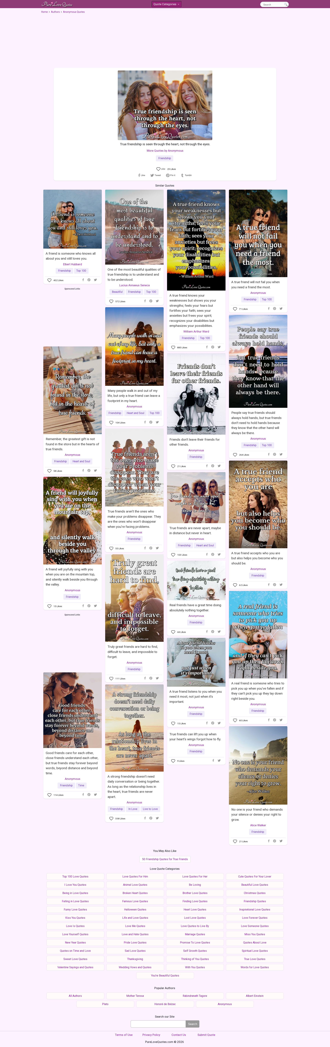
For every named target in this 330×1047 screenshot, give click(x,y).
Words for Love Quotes (255, 967)
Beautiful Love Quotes (254, 884)
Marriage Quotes (195, 934)
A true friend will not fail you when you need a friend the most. (255, 284)
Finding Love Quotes (195, 901)
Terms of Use (124, 1035)
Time (81, 785)
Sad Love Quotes (135, 950)
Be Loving (195, 884)
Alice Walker (258, 825)
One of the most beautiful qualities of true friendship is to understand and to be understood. (134, 275)
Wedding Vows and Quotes (135, 967)
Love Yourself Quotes (75, 934)
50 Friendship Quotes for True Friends (165, 859)
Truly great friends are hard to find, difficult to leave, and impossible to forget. (133, 652)
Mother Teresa (135, 995)
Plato (105, 1004)
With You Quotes (195, 967)
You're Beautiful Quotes (165, 975)
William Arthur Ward (196, 331)
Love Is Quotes (75, 926)
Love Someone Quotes (255, 926)
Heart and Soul (135, 413)
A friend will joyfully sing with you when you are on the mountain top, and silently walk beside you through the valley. (71, 576)
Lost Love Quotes (195, 917)
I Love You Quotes (75, 884)
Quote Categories (166, 4)
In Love (132, 809)
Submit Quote (206, 1035)
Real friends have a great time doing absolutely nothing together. (195, 607)
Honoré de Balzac (165, 1004)
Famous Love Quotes (135, 901)
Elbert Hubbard (72, 264)
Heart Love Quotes (195, 909)
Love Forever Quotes (254, 917)
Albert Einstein (254, 995)
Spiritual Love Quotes (255, 950)
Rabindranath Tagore (195, 995)
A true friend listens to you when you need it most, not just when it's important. (195, 697)
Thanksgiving (135, 959)
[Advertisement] (165, 39)
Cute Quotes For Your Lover (254, 876)
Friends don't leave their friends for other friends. (194, 442)
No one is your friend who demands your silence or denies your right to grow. (257, 815)
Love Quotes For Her (194, 876)
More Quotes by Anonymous (165, 150)
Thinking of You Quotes (195, 959)
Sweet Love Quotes (75, 959)
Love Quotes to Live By (195, 926)
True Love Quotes (254, 959)
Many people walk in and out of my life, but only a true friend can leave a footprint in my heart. (134, 396)
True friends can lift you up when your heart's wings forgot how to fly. (195, 736)
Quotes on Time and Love (75, 950)
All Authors (75, 995)
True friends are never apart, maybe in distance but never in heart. (195, 530)
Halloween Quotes (135, 909)
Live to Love (150, 809)
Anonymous (258, 293)
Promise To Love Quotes (195, 942)
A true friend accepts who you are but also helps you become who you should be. (257, 558)
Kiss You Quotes (75, 917)
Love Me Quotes (135, 926)
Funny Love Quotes (75, 909)
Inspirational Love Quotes (254, 909)
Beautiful (117, 291)
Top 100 (81, 270)
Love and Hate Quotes (135, 934)
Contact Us (179, 1035)
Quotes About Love (254, 942)
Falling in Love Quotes (75, 901)
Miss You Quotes (254, 934)
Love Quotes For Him (135, 876)
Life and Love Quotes (135, 917)
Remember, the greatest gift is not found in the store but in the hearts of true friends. (72, 444)
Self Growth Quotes (195, 950)
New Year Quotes (75, 942)
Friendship (164, 158)
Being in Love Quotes (75, 893)
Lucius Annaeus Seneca (134, 285)
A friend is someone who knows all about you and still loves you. (71, 256)
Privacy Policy (151, 1035)
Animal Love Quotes (135, 884)
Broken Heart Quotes (135, 893)
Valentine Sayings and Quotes (75, 967)
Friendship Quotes (255, 901)
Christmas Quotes (255, 893)
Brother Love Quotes (195, 893)
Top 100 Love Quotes (75, 876)
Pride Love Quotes (135, 942)
